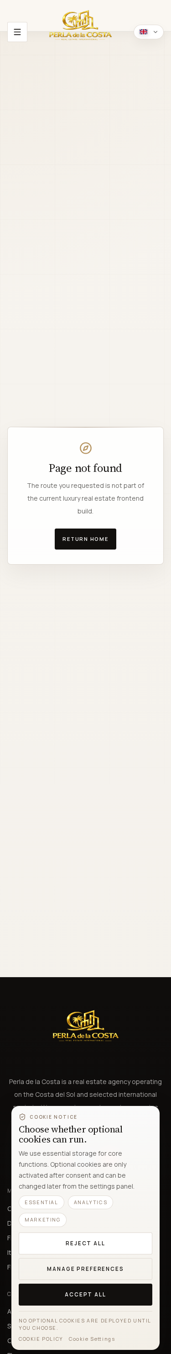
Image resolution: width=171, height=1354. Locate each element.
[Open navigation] (17, 32)
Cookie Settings (92, 1339)
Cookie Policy (41, 1339)
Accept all (85, 1294)
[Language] (149, 32)
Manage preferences (85, 1268)
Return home (85, 538)
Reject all (85, 1243)
